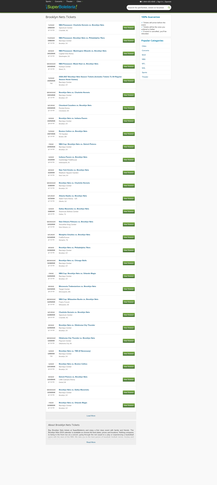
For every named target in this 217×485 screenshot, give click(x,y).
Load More (91, 416)
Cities (79, 1)
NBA (143, 59)
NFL (143, 64)
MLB (144, 55)
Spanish (168, 2)
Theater (69, 1)
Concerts (58, 1)
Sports (48, 1)
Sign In (160, 2)
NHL (143, 68)
